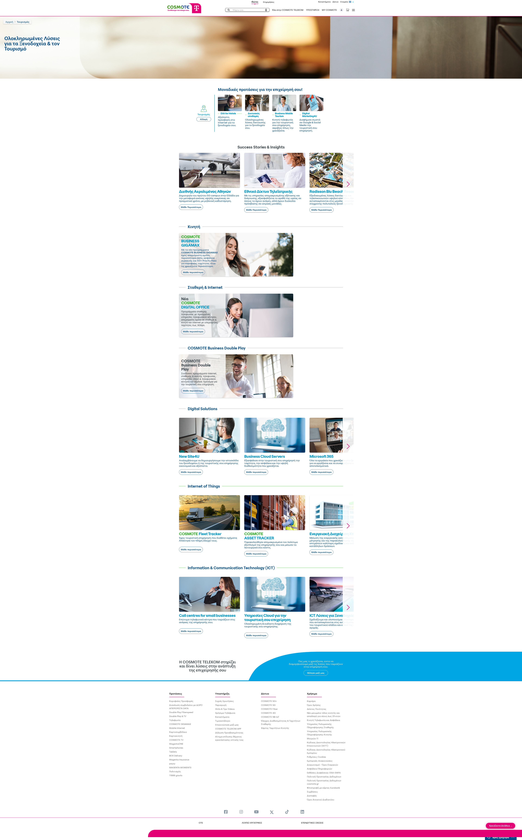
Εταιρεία (344, 2)
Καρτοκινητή (175, 736)
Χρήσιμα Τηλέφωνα (225, 713)
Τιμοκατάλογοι (222, 720)
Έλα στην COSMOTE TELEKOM (287, 10)
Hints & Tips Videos (225, 709)
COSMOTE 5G (268, 705)
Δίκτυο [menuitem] (265, 693)
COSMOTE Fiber (269, 709)
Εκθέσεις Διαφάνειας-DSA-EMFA (324, 772)
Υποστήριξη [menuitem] (222, 693)
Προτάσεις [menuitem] (175, 693)
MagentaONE (176, 743)
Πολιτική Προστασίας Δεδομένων (324, 776)
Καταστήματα (324, 2)
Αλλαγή (203, 119)
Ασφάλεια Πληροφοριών (319, 768)
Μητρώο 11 (312, 738)
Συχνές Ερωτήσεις (224, 701)
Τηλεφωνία (175, 720)
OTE (201, 822)
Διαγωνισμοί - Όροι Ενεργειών (322, 764)
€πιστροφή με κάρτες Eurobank (323, 787)
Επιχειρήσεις (268, 2)
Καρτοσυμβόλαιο (178, 732)
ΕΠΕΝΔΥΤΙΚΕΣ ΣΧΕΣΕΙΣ (312, 822)
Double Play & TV (177, 716)
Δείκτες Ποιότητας (316, 709)
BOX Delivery (175, 755)
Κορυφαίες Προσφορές (181, 701)
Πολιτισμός (175, 771)
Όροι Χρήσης (314, 705)
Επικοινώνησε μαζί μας (227, 724)
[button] (342, 10)
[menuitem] (226, 811)
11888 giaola (175, 775)
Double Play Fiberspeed (181, 712)
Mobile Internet (177, 728)
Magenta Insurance (179, 759)
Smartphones (176, 747)
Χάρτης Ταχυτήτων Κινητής (275, 728)
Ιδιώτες (254, 2)
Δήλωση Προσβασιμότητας (229, 732)
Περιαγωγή (220, 705)
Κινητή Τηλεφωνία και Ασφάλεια (323, 720)
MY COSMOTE (329, 10)
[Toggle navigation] (353, 10)
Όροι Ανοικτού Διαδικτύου (320, 799)
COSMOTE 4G (268, 713)
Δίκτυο (335, 2)
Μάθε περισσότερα (193, 272)
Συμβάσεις (312, 791)
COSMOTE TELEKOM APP (228, 728)
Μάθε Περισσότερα (191, 207)
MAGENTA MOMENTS (180, 767)
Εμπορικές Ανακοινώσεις (320, 760)
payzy (172, 763)
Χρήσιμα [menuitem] (312, 693)
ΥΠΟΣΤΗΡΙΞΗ (312, 10)
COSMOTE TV (176, 739)
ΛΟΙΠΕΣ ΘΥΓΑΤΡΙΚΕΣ (252, 822)
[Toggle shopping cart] (349, 9)
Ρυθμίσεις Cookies (316, 756)
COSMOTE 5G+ (269, 701)
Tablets (173, 751)
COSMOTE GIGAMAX (180, 724)
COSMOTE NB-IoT (270, 716)
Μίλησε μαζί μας (315, 673)
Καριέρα (311, 701)
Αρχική (9, 21)
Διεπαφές (312, 795)
